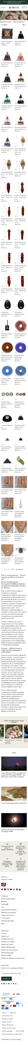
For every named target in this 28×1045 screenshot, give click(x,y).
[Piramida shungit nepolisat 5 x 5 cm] (21, 439)
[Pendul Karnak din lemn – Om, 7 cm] (21, 164)
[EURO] (12, 1006)
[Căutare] (5, 7)
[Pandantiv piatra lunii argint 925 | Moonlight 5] (21, 504)
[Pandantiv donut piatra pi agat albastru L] (7, 371)
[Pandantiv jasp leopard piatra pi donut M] (21, 394)
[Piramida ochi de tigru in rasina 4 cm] (21, 77)
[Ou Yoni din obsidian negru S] (7, 305)
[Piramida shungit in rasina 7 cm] (21, 34)
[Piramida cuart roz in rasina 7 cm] (21, 55)
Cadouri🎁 (4, 904)
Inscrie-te (6, 979)
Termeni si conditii (7, 942)
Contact (3, 933)
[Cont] (22, 7)
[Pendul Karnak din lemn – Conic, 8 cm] (7, 281)
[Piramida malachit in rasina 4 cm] (7, 98)
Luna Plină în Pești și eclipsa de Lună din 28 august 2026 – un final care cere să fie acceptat (13, 775)
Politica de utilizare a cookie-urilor (13, 958)
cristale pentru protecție (11, 645)
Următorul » (20, 569)
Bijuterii (4, 901)
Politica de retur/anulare (9, 950)
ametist (21, 692)
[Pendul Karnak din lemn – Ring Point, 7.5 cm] (21, 211)
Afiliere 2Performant (8, 947)
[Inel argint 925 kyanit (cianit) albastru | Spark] (21, 550)
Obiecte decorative (7, 915)
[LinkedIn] (20, 889)
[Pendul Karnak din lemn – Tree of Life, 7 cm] (7, 164)
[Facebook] (5, 889)
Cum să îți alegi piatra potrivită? (14, 803)
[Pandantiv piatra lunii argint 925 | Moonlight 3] (21, 527)
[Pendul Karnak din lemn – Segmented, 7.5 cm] (7, 211)
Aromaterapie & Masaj (8, 910)
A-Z (2, 907)
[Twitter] (2, 889)
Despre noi (5, 936)
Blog (14, 753)
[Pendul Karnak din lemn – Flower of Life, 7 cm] (21, 141)
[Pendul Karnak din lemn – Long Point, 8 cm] (21, 188)
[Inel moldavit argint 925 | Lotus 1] (7, 504)
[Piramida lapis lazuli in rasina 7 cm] (7, 77)
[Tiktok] (14, 889)
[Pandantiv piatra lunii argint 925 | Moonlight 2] (7, 550)
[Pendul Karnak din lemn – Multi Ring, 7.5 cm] (21, 281)
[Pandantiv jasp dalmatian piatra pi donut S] (7, 394)
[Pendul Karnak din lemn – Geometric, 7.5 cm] (21, 235)
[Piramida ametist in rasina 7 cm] (7, 55)
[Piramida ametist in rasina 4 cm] (7, 120)
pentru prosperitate (14, 643)
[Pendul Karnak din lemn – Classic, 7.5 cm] (7, 188)
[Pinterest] (17, 889)
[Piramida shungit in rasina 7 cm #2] (7, 34)
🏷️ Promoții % (5, 918)
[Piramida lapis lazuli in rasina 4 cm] (7, 141)
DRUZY (8, 1039)
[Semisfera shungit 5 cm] (7, 418)
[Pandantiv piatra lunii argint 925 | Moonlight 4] (7, 527)
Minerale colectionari (8, 912)
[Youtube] (11, 889)
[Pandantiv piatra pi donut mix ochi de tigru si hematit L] (7, 348)
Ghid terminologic (7, 921)
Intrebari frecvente (7, 939)
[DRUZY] (14, 8)
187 (13, 569)
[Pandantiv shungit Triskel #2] (7, 326)
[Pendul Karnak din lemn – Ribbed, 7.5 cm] (7, 258)
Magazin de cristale (5, 22)
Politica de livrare (7, 944)
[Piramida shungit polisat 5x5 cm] (7, 439)
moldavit (11, 698)
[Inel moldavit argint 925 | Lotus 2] (21, 482)
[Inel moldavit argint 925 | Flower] (7, 482)
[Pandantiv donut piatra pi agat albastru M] (21, 348)
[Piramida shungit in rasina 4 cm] (21, 98)
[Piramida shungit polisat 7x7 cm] (21, 418)
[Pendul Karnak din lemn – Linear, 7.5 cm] (7, 235)
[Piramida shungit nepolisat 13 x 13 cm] (7, 461)
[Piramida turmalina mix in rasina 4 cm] (21, 120)
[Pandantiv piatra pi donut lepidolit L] (21, 326)
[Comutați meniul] (1, 7)
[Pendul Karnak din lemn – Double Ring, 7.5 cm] (21, 258)
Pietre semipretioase (19, 22)
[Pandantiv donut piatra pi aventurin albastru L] (21, 371)
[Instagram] (8, 889)
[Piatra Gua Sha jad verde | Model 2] (21, 461)
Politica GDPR (6, 955)
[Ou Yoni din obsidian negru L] (21, 305)
